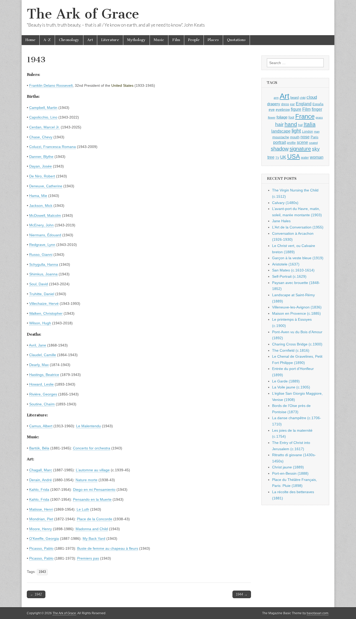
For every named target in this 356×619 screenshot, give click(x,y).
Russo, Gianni (40, 254)
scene (302, 142)
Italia (310, 124)
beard (294, 98)
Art (90, 40)
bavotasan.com (317, 613)
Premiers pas (88, 558)
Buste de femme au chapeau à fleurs (107, 548)
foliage (282, 117)
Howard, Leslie (41, 384)
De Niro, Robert (42, 176)
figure (296, 109)
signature (300, 149)
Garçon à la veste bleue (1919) (297, 258)
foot (291, 117)
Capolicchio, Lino (43, 117)
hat (300, 125)
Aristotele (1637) (285, 264)
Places (213, 40)
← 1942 (36, 594)
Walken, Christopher (46, 313)
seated (313, 142)
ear (292, 104)
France (305, 116)
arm (276, 97)
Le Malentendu (88, 426)
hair (279, 124)
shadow (280, 149)
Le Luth (83, 509)
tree (270, 157)
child (302, 97)
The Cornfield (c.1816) (290, 350)
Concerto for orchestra (91, 448)
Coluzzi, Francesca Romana (52, 147)
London (307, 131)
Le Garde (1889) (286, 381)
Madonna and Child (92, 529)
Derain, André (40, 480)
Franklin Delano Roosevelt (51, 85)
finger (317, 109)
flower (271, 117)
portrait (279, 142)
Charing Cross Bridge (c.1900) (297, 344)
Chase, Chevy (40, 137)
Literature (110, 40)
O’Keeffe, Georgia (44, 538)
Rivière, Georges (43, 394)
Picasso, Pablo (41, 548)
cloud (311, 97)
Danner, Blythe (41, 156)
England (303, 103)
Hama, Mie (38, 196)
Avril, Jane (37, 345)
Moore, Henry (40, 529)
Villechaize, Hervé (44, 303)
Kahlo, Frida (39, 489)
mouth (294, 137)
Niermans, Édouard (45, 235)
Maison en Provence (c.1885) (296, 313)
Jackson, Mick (40, 205)
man (317, 131)
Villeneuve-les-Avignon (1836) (297, 307)
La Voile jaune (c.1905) (291, 387)
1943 (42, 572)
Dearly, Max (39, 365)
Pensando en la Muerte (92, 499)
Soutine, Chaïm (42, 404)
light (296, 131)
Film (176, 40)
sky (316, 149)
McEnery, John (41, 225)
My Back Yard (94, 538)
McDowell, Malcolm (45, 215)
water (305, 157)
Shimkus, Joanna (43, 274)
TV (277, 157)
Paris (314, 137)
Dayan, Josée (40, 166)
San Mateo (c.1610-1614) (293, 270)
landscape (281, 131)
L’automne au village (93, 470)
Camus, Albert (40, 426)
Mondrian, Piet (41, 519)
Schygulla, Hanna (43, 264)
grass (319, 117)
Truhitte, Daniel (41, 294)
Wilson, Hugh (40, 323)
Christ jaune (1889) (288, 467)
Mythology (136, 40)
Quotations (236, 40)
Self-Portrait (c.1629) (289, 276)
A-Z (47, 40)
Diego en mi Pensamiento (94, 489)
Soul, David (38, 284)
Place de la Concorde (94, 519)
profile (291, 143)
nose (305, 137)
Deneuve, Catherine (45, 186)
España (317, 104)
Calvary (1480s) (285, 203)
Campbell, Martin (43, 108)
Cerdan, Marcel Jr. (44, 127)
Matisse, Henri (41, 509)
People (194, 40)
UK (283, 157)
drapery (273, 104)
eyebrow (283, 109)
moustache (280, 137)
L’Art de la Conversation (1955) (297, 227)
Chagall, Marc (40, 470)
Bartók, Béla (39, 448)
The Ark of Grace (83, 14)
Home (30, 40)
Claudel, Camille (42, 355)
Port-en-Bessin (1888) (290, 473)
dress (285, 104)
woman (316, 157)
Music (159, 40)
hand (291, 124)
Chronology (69, 40)
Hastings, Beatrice (44, 375)
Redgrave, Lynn (42, 245)
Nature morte (86, 480)
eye (272, 109)
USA (293, 156)
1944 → (242, 594)
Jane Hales (281, 221)
